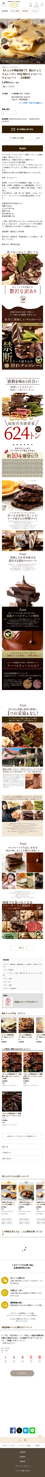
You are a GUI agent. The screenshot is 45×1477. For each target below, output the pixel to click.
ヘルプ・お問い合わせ (22, 1471)
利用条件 (22, 1457)
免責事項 (22, 1461)
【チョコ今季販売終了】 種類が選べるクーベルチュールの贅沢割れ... (32, 1076)
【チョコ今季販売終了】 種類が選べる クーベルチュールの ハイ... (11, 1116)
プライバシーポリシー (22, 1466)
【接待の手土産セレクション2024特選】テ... (25, 1203)
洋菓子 (38, 1445)
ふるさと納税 (14, 11)
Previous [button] (4, 41)
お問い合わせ (6, 1158)
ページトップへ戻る (40, 1435)
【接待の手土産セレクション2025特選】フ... (8, 1203)
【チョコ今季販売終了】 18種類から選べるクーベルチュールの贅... (11, 1076)
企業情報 (22, 1452)
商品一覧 (5, 1147)
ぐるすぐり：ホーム (8, 1445)
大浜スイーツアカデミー (10, 1085)
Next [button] (41, 41)
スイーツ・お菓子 (25, 1445)
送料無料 (25, 11)
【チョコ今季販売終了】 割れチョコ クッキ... (8, 1037)
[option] (22, 41)
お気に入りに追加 (18, 138)
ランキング (35, 11)
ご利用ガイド (6, 1153)
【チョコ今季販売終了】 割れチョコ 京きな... (25, 1037)
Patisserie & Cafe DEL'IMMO (7, 1213)
